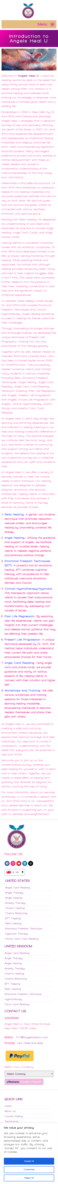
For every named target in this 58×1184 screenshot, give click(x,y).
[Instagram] (13, 863)
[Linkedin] (24, 863)
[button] (52, 24)
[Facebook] (7, 863)
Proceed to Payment (31, 1082)
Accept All (29, 1161)
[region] (29, 1153)
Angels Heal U (28, 75)
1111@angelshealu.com (32, 1037)
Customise (29, 1169)
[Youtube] (18, 863)
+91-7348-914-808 (30, 1043)
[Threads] (30, 863)
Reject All (29, 1178)
